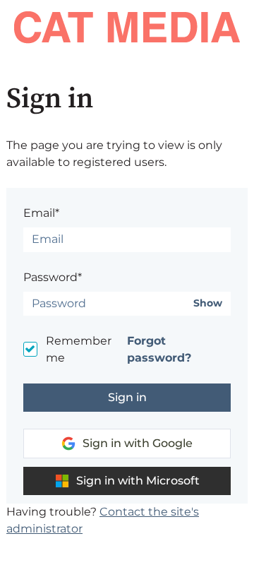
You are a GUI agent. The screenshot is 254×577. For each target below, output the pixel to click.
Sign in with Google (138, 443)
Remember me (78, 349)
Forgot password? (159, 349)
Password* (52, 277)
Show (207, 303)
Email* (41, 213)
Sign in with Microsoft (138, 480)
